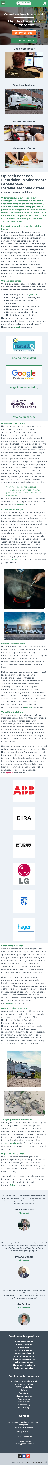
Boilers (24, 1390)
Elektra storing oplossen (24, 1365)
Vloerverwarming (24, 1396)
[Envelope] (28, 1456)
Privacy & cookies (38, 1462)
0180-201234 (25, 1441)
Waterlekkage (24, 1408)
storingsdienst (12, 1143)
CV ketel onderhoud (24, 1344)
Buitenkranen (24, 1402)
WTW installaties (24, 1387)
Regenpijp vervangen (24, 1356)
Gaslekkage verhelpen (24, 1368)
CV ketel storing (24, 1347)
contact (16, 327)
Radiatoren (24, 1393)
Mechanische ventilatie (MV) (24, 1381)
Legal (27, 1462)
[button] (3, 3)
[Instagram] (20, 1456)
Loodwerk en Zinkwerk (24, 1353)
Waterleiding (24, 1405)
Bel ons (13, 1185)
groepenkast (35, 294)
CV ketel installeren (24, 1341)
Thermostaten (24, 1399)
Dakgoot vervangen (24, 1350)
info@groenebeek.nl (25, 1444)
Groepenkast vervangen (24, 1359)
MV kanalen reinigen (24, 1384)
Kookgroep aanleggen (24, 1362)
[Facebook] (24, 1456)
